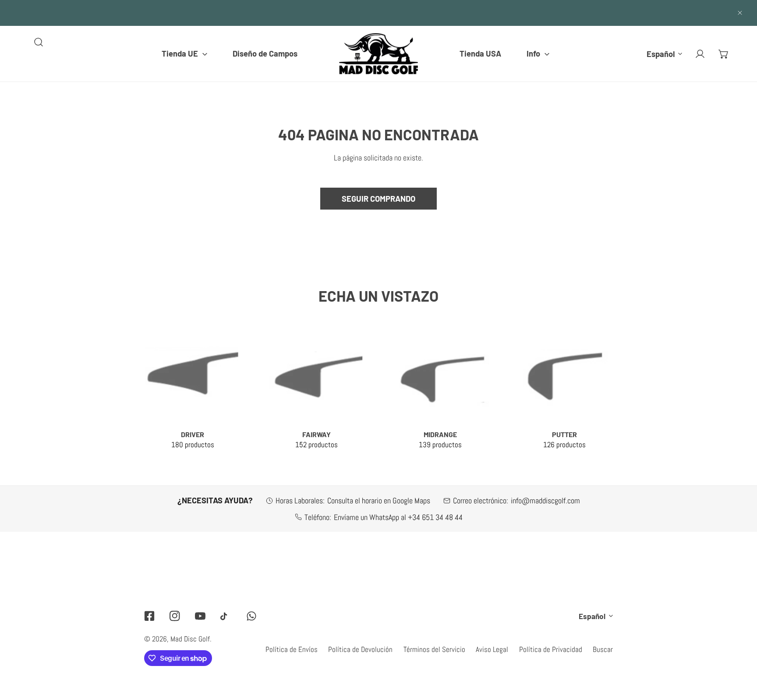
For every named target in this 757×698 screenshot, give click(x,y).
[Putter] (564, 375)
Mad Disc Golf (190, 639)
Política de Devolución (360, 649)
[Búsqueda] (38, 42)
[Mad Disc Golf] (378, 53)
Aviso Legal (492, 649)
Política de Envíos (291, 649)
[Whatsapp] (251, 616)
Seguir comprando (378, 198)
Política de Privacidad (550, 649)
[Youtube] (200, 616)
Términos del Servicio (434, 649)
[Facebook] (149, 616)
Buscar (603, 649)
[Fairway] (316, 375)
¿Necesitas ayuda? (215, 500)
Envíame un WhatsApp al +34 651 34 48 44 (398, 517)
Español (661, 53)
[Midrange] (440, 375)
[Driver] (192, 375)
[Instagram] (174, 616)
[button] (184, 53)
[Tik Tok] (225, 616)
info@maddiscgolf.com (545, 500)
